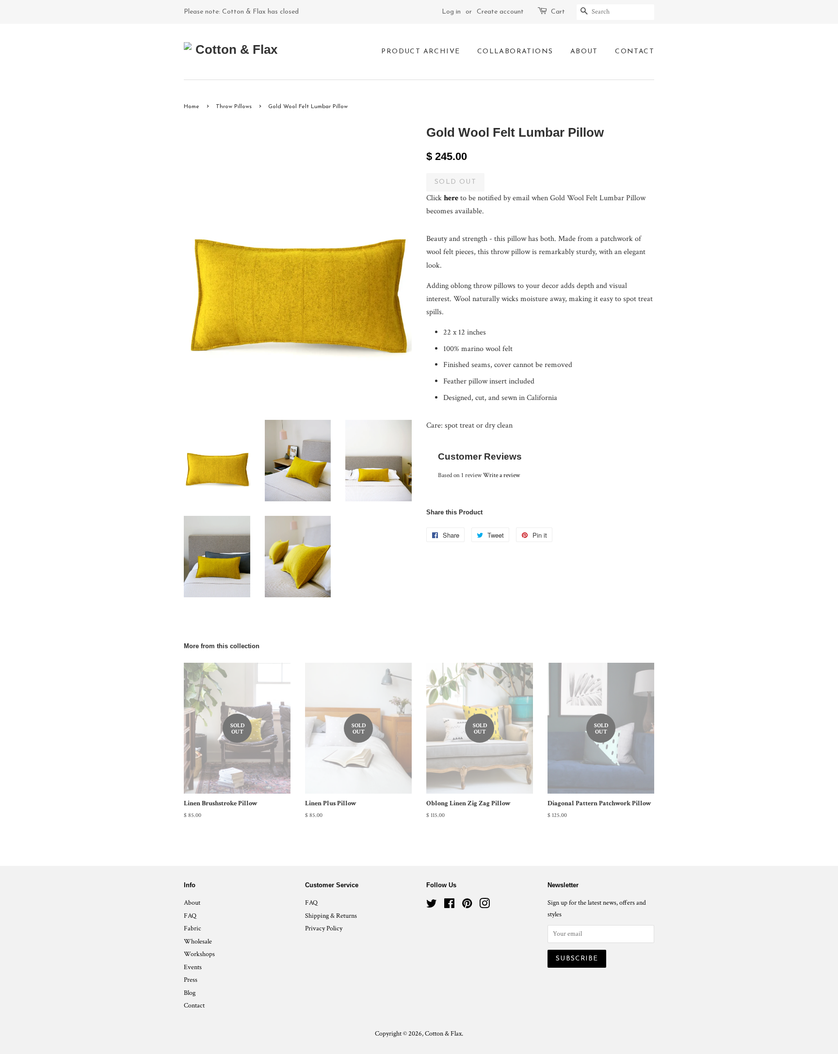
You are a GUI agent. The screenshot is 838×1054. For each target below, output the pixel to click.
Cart (558, 12)
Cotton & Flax (443, 1033)
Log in (451, 12)
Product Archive (420, 51)
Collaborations (515, 51)
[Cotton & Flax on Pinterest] (467, 905)
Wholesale (198, 941)
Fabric (192, 928)
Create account (500, 12)
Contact (634, 51)
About (584, 51)
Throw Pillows (234, 107)
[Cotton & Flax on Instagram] (484, 905)
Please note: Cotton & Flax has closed (241, 12)
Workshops (199, 954)
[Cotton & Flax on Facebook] (449, 905)
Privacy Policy (323, 928)
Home (191, 107)
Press (190, 979)
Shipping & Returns (331, 915)
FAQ (190, 915)
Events (193, 967)
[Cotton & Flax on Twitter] (431, 905)
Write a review (501, 475)
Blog (189, 993)
